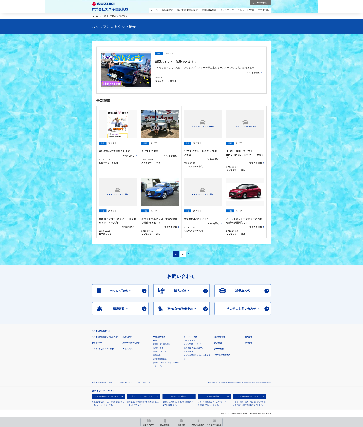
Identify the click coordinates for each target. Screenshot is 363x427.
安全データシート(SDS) (102, 382)
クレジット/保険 (190, 337)
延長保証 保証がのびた (193, 348)
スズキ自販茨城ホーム (101, 331)
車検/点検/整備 (159, 337)
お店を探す (127, 337)
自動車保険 (188, 351)
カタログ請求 (219, 337)
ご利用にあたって (125, 382)
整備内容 (157, 355)
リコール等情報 (212, 396)
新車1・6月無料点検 (161, 344)
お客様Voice (97, 343)
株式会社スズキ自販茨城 (110, 9)
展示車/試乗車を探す (131, 343)
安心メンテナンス (160, 351)
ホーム (95, 16)
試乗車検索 (219, 349)
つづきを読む (253, 72)
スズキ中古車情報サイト (248, 396)
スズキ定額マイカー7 (192, 344)
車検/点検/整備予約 (222, 355)
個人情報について (145, 382)
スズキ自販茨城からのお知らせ (105, 337)
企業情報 (248, 337)
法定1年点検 (158, 348)
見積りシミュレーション (142, 396)
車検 (155, 340)
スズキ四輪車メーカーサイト (107, 396)
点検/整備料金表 (160, 359)
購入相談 (218, 343)
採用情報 (248, 343)
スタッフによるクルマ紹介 (103, 349)
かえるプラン (189, 340)
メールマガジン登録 (177, 396)
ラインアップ (128, 349)
